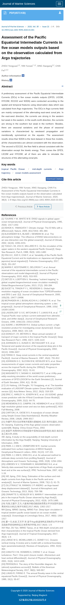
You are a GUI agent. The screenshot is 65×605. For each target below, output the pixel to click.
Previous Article (24, 206)
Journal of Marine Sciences (18, 3)
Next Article (44, 206)
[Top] (60, 305)
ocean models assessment (28, 173)
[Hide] (60, 312)
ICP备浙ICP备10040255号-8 (32, 599)
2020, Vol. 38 (33, 27)
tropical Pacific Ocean (13, 169)
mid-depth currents (42, 169)
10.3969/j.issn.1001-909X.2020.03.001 (18, 30)
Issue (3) (45, 27)
